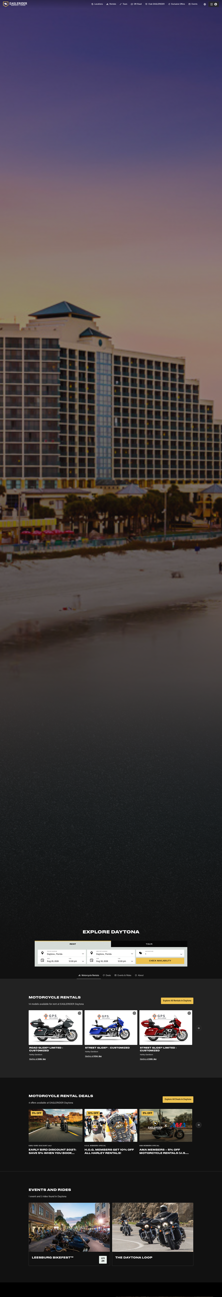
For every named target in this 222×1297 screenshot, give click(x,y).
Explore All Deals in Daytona (178, 1099)
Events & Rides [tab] (124, 976)
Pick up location (52, 951)
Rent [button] (73, 944)
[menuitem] (97, 4)
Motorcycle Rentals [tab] (90, 976)
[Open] (83, 953)
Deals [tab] (108, 976)
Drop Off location (101, 951)
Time (70, 958)
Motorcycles (149, 951)
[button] (55, 1035)
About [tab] (141, 976)
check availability (160, 961)
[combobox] (65, 954)
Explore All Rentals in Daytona (177, 1001)
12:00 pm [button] (73, 961)
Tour (149, 944)
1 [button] (145, 954)
